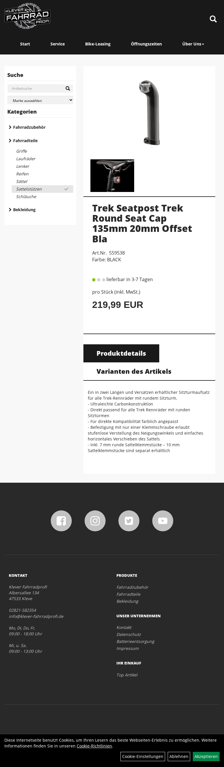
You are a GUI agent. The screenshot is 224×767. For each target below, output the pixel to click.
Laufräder (25, 158)
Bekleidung (24, 209)
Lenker (22, 166)
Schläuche (26, 196)
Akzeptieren (206, 756)
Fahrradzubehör (29, 127)
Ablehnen (178, 756)
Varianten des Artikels (134, 371)
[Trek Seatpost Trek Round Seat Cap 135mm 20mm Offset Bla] (149, 112)
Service (57, 44)
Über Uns (191, 44)
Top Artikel (126, 675)
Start (25, 44)
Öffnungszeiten (146, 44)
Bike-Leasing (98, 44)
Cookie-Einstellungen (142, 756)
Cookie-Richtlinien (94, 746)
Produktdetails (121, 353)
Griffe (21, 151)
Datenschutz (128, 634)
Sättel (21, 181)
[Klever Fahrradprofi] (27, 16)
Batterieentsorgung (135, 641)
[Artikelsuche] (213, 19)
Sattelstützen (29, 189)
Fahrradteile (25, 140)
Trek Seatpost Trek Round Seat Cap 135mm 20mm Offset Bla (142, 223)
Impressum (127, 648)
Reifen (22, 174)
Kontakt (123, 627)
